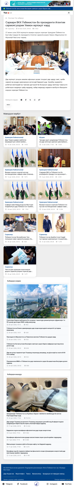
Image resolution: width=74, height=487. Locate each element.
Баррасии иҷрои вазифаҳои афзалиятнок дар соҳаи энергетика (29, 430)
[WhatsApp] (34, 100)
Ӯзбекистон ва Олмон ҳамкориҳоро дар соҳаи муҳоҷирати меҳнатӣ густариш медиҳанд (34, 329)
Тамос (28, 474)
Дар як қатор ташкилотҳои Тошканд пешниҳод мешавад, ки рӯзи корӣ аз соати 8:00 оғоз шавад (36, 353)
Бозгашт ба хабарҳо (16, 18)
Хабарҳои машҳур (14, 374)
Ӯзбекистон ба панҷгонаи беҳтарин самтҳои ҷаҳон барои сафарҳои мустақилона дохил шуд (35, 344)
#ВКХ (8, 105)
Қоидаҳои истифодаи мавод (53, 474)
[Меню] (69, 12)
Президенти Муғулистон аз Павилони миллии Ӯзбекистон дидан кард (31, 337)
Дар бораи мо (8, 474)
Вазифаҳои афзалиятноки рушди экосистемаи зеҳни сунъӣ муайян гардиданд (34, 437)
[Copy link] (39, 100)
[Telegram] (21, 100)
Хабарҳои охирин (14, 281)
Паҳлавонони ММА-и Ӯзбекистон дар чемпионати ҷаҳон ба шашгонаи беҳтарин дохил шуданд (37, 362)
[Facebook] (25, 100)
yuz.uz (68, 479)
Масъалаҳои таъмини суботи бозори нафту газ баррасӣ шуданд (29, 444)
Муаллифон (20, 474)
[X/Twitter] (30, 100)
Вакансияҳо (36, 474)
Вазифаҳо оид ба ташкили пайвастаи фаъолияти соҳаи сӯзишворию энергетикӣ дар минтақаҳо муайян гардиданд (36, 452)
